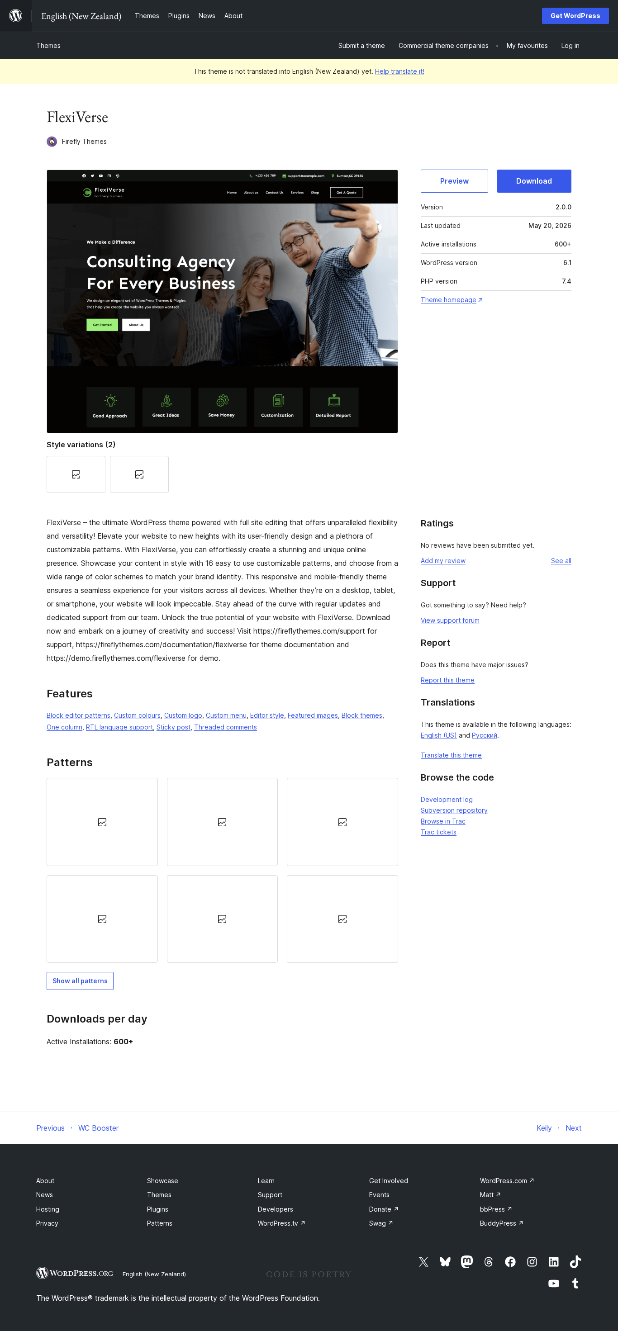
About (45, 1180)
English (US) (439, 735)
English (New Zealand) (154, 1274)
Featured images (313, 715)
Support (270, 1194)
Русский (484, 735)
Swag (381, 1223)
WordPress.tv (282, 1223)
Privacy (47, 1223)
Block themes (362, 715)
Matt (490, 1194)
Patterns (159, 1223)
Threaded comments (225, 727)
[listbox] (222, 870)
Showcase (162, 1180)
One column (64, 727)
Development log (447, 799)
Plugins (157, 1209)
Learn (266, 1180)
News (44, 1194)
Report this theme (448, 680)
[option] (102, 822)
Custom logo (183, 715)
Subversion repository (454, 810)
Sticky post (173, 727)
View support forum (450, 620)
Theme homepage (448, 299)
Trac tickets (438, 832)
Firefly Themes (84, 141)
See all (561, 560)
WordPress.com (507, 1180)
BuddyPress (502, 1223)
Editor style (267, 715)
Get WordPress (575, 15)
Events (379, 1194)
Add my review (443, 560)
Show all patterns (80, 981)
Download (534, 180)
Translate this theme (451, 755)
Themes (48, 45)
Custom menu (226, 715)
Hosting (47, 1209)
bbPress (496, 1209)
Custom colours (137, 715)
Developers (275, 1209)
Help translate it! (399, 71)
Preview (454, 180)
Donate (384, 1209)
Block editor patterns (78, 715)
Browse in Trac (443, 821)
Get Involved (388, 1180)
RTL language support (119, 727)
